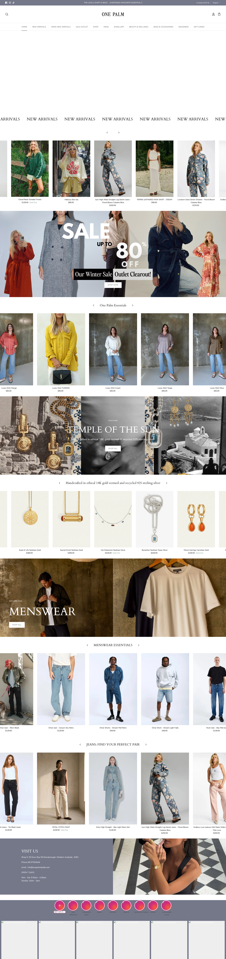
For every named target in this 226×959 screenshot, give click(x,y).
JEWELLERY (119, 27)
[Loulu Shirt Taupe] (165, 349)
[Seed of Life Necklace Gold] (30, 519)
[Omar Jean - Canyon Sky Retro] (61, 689)
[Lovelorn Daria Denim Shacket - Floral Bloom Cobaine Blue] (196, 169)
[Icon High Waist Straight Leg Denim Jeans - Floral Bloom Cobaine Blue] (113, 169)
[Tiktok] (14, 3)
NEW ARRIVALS (39, 27)
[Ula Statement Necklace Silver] (113, 519)
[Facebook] (6, 3)
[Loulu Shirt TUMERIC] (61, 349)
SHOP (95, 27)
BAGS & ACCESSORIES (163, 27)
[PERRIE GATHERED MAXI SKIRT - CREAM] (154, 169)
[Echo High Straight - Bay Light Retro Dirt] (113, 788)
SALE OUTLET (82, 27)
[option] (113, 72)
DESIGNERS (184, 27)
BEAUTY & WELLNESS (138, 27)
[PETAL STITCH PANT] (61, 788)
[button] (104, 111)
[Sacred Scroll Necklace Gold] (71, 519)
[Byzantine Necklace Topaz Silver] (154, 519)
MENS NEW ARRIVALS (61, 27)
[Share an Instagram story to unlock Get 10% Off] (59, 905)
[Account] (213, 14)
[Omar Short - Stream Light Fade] (165, 689)
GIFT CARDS (199, 27)
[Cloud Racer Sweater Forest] (30, 169)
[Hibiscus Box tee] (71, 169)
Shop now (113, 83)
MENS (106, 27)
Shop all (113, 448)
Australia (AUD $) (202, 3)
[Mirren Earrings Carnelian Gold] (196, 519)
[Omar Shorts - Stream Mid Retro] (113, 689)
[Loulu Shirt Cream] (113, 349)
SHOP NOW (113, 285)
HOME (24, 27)
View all (113, 137)
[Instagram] (10, 3)
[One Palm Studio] (113, 14)
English (215, 3)
